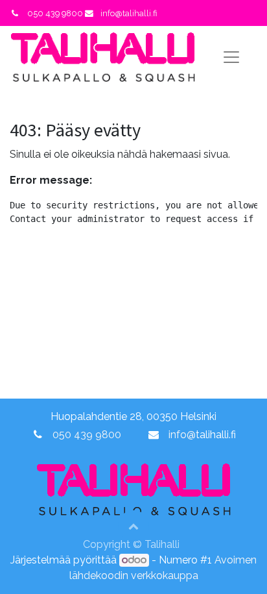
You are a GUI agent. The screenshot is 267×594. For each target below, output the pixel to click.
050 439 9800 (86, 434)
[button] (133, 525)
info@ (182, 434)
